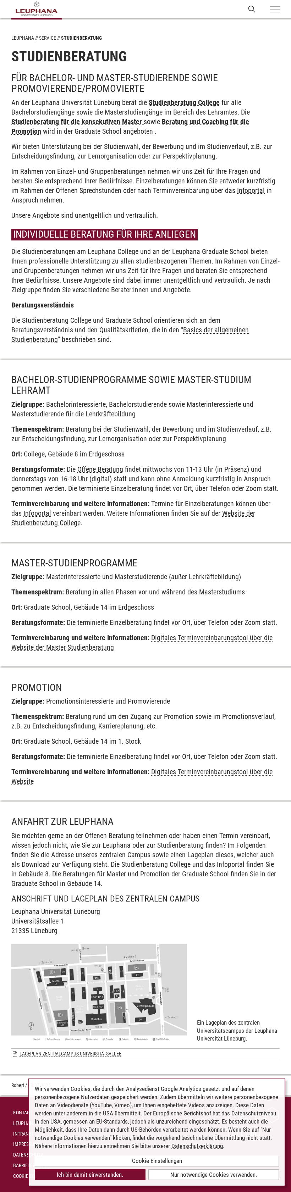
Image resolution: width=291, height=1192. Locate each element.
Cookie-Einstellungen (157, 1160)
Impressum (25, 1144)
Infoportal (251, 190)
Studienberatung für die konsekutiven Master (77, 121)
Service (47, 38)
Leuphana (22, 38)
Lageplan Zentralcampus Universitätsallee (70, 1054)
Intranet (23, 1134)
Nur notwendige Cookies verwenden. (213, 1174)
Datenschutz (28, 1155)
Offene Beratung (100, 469)
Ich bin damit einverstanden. (90, 1174)
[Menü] (275, 9)
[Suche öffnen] (251, 8)
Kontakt (22, 1112)
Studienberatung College (184, 102)
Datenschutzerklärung (197, 1145)
